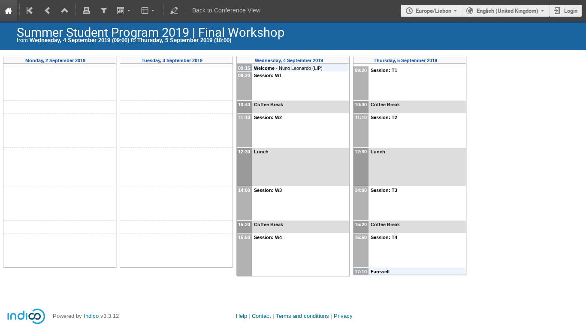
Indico (91, 316)
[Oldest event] (30, 10)
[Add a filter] (103, 10)
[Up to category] (64, 10)
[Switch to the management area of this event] (174, 10)
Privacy (343, 316)
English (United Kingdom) (507, 11)
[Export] (124, 10)
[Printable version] (86, 10)
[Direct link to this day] (91, 60)
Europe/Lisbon (433, 11)
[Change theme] (148, 10)
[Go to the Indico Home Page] (8, 10)
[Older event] (47, 10)
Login (570, 11)
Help (241, 316)
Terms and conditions (302, 316)
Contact (261, 316)
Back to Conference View (226, 10)
